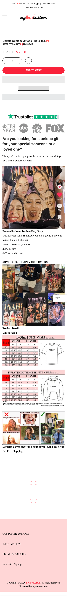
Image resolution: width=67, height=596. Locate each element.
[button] (33, 79)
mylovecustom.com (34, 7)
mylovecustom (40, 586)
